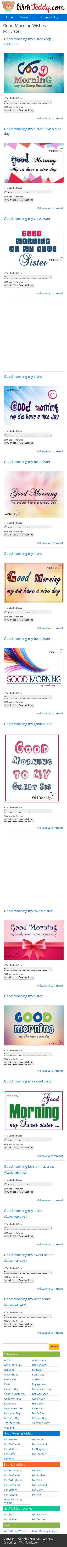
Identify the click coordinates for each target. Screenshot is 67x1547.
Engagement (39, 1384)
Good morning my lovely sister (28, 911)
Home (9, 17)
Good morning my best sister (27, 461)
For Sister (9, 1454)
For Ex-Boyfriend (13, 1480)
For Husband (39, 1444)
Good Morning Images (45, 1531)
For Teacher (39, 1454)
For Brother (10, 1439)
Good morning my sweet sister (28, 1081)
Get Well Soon (40, 1393)
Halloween (38, 1403)
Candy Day (10, 1379)
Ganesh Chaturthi (14, 1393)
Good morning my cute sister (27, 218)
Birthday (37, 1369)
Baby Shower (39, 1365)
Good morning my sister (23, 376)
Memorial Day (12, 1413)
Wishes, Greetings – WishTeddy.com (28, 1540)
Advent (8, 1360)
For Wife (9, 1458)
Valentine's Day (41, 1422)
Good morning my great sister (28, 723)
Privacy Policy (49, 17)
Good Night (38, 1398)
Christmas (38, 1379)
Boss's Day (38, 1374)
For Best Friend (13, 1470)
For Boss (37, 1470)
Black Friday (11, 1374)
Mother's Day (11, 1418)
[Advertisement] (33, 336)
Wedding (9, 1427)
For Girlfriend (12, 1444)
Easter (8, 1384)
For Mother (10, 1449)
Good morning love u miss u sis (29, 1166)
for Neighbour (40, 1449)
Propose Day (39, 1418)
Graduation (10, 1403)
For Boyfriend (12, 1475)
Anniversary (39, 1360)
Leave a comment (51, 118)
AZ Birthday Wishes (15, 1531)
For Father (38, 1439)
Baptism (9, 1369)
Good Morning (12, 1398)
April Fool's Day (13, 1365)
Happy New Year (13, 1408)
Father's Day (11, 1389)
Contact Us (27, 17)
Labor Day (38, 1408)
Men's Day (38, 1413)
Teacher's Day (12, 1422)
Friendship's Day (41, 1389)
